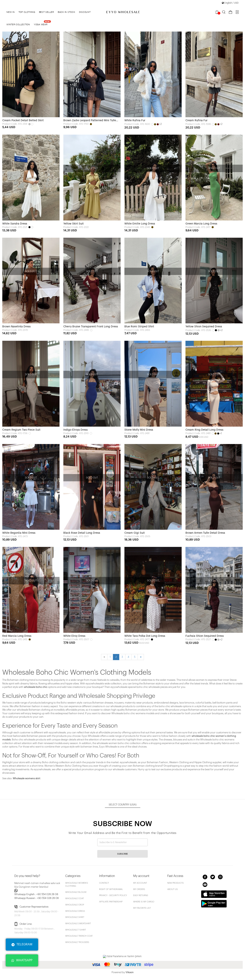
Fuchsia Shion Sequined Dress (204, 636)
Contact (104, 883)
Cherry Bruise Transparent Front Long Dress (90, 326)
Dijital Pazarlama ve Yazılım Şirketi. (124, 956)
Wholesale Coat (74, 898)
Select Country (122, 804)
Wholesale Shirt (74, 917)
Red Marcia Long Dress (16, 636)
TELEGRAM (24, 944)
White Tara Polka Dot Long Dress (144, 636)
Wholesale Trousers (77, 942)
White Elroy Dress (74, 636)
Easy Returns (140, 895)
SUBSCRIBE (122, 854)
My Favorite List (142, 908)
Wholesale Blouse (76, 892)
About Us (172, 889)
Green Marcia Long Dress (201, 223)
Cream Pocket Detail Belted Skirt (23, 120)
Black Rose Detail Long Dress (81, 533)
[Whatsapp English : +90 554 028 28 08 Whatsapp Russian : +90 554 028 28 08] (37, 890)
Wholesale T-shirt (75, 930)
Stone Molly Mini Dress (138, 430)
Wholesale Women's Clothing (76, 884)
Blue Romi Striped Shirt (139, 326)
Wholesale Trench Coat (79, 936)
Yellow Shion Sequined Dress (203, 326)
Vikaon (130, 972)
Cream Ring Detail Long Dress (204, 430)
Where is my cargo (143, 902)
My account (140, 883)
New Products (175, 883)
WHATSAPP (24, 960)
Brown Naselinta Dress (16, 326)
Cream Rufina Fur (196, 120)
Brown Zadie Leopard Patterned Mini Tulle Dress (89, 120)
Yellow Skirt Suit (73, 223)
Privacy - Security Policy (113, 895)
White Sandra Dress (14, 223)
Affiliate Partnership (110, 902)
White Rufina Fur (134, 120)
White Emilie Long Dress (139, 223)
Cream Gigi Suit (134, 533)
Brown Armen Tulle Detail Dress (205, 533)
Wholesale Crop (74, 905)
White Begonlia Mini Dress (18, 533)
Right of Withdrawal (111, 889)
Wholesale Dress (75, 911)
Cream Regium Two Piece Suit (21, 430)
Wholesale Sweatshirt (78, 923)
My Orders (139, 889)
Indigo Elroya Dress (75, 430)
